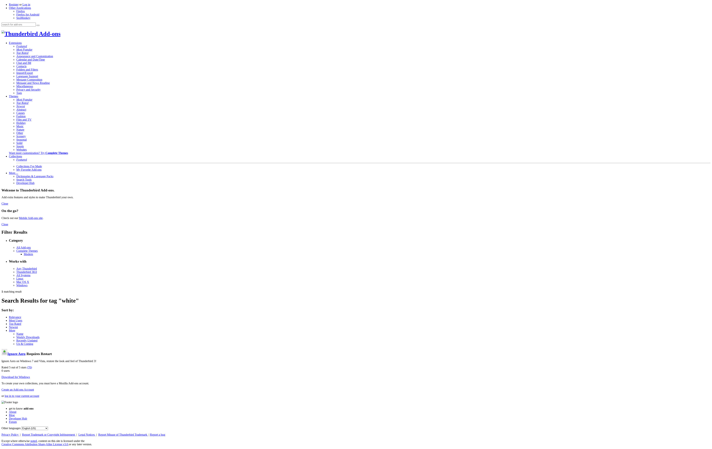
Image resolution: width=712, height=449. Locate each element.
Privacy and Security (28, 89)
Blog (12, 415)
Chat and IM (23, 62)
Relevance (15, 317)
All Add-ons (23, 247)
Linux (19, 278)
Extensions (15, 42)
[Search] (38, 25)
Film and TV (24, 119)
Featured (21, 46)
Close (4, 203)
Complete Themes (27, 250)
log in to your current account (22, 395)
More (12, 330)
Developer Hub (25, 183)
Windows (21, 285)
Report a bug (157, 434)
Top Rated (22, 52)
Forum (13, 421)
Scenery (21, 136)
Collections (15, 156)
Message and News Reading (33, 83)
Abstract (21, 109)
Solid (19, 143)
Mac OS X (22, 282)
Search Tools (24, 179)
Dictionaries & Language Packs (34, 176)
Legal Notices (86, 434)
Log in (26, 4)
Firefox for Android (27, 14)
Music (20, 126)
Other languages (11, 428)
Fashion (21, 116)
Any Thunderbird (26, 268)
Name (19, 333)
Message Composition (29, 79)
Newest (20, 106)
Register (14, 4)
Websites (21, 149)
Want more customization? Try (38, 153)
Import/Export (24, 72)
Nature (20, 129)
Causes (20, 113)
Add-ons (49, 33)
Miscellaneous (24, 86)
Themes (13, 96)
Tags (19, 93)
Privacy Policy (10, 434)
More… (13, 173)
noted (33, 441)
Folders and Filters (27, 69)
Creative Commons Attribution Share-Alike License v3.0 (35, 444)
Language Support (27, 76)
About (12, 411)
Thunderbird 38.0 (26, 272)
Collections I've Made (29, 166)
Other (19, 133)
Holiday (21, 123)
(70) (29, 367)
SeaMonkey (23, 17)
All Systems (23, 275)
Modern (28, 254)
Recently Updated (26, 340)
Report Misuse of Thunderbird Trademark (123, 434)
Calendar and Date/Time (30, 59)
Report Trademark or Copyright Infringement (49, 434)
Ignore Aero (16, 354)
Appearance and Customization (34, 56)
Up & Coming (24, 343)
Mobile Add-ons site (31, 218)
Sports (20, 146)
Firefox (20, 11)
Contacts (21, 66)
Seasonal (21, 139)
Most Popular (24, 49)
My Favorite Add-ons (29, 169)
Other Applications (20, 7)
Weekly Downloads (27, 337)
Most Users (15, 320)
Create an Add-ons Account (17, 389)
